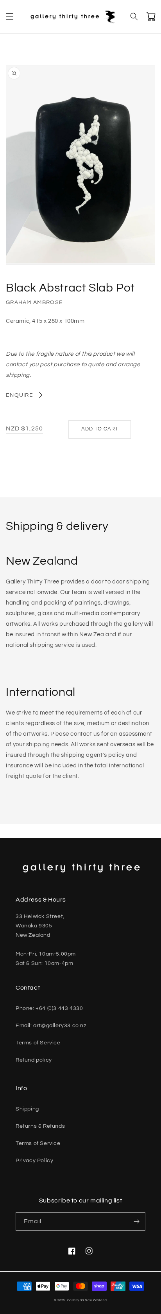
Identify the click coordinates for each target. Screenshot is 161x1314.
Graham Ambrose (34, 302)
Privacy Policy (34, 1160)
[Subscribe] (136, 1221)
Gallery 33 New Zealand (87, 1300)
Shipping (27, 1109)
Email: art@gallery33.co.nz (51, 1025)
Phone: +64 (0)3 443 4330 (49, 1008)
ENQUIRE (19, 395)
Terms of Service (38, 1043)
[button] (9, 16)
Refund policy (34, 1060)
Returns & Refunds (40, 1126)
